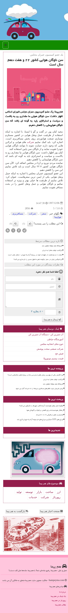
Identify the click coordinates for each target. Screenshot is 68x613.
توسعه (29, 491)
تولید (19, 491)
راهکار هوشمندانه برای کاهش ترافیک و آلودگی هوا (45, 410)
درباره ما (62, 592)
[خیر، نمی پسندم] (15, 223)
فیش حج (59, 353)
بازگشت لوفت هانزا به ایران (52, 250)
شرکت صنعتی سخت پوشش (50, 349)
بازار (39, 491)
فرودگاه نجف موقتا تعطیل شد (52, 245)
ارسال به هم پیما (51, 319)
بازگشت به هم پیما (16, 511)
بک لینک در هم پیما (58, 596)
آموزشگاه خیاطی (55, 339)
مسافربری (17, 213)
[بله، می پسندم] (30, 223)
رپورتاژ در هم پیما (59, 600)
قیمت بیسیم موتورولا (53, 358)
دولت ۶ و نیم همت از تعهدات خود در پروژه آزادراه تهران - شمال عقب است (35, 255)
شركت (30, 142)
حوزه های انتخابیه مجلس (51, 344)
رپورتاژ (57, 497)
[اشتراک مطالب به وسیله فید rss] (7, 230)
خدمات (33, 497)
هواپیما (57, 217)
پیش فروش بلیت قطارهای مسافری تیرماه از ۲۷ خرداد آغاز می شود (39, 388)
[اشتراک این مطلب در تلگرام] (24, 230)
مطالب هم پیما (60, 605)
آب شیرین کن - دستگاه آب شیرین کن (45, 334)
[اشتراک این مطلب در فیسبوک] (18, 230)
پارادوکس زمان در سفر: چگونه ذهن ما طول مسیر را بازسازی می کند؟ (38, 259)
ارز (59, 491)
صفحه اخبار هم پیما (50, 511)
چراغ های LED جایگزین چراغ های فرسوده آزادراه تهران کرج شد (40, 419)
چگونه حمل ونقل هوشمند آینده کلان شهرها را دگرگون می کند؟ (41, 405)
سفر (43, 213)
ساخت (49, 491)
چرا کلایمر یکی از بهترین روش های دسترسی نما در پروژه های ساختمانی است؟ (35, 375)
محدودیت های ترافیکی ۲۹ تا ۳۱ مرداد (49, 414)
